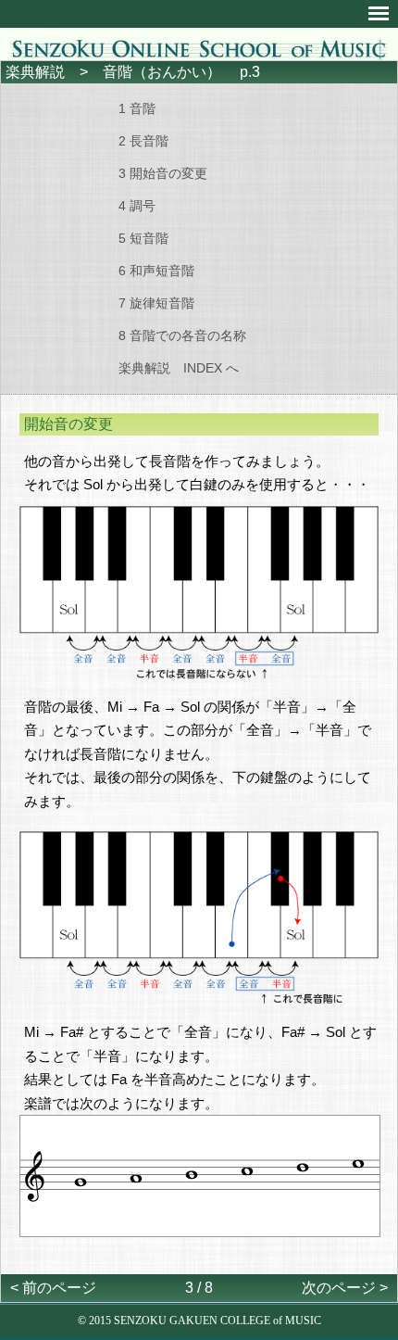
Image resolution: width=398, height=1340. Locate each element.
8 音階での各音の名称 (182, 335)
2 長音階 (143, 140)
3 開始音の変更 (162, 173)
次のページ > (345, 1288)
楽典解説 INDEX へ (178, 367)
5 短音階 (143, 238)
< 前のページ (53, 1288)
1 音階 (136, 108)
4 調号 (136, 205)
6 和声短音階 (156, 270)
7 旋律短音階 (156, 303)
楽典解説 (35, 72)
